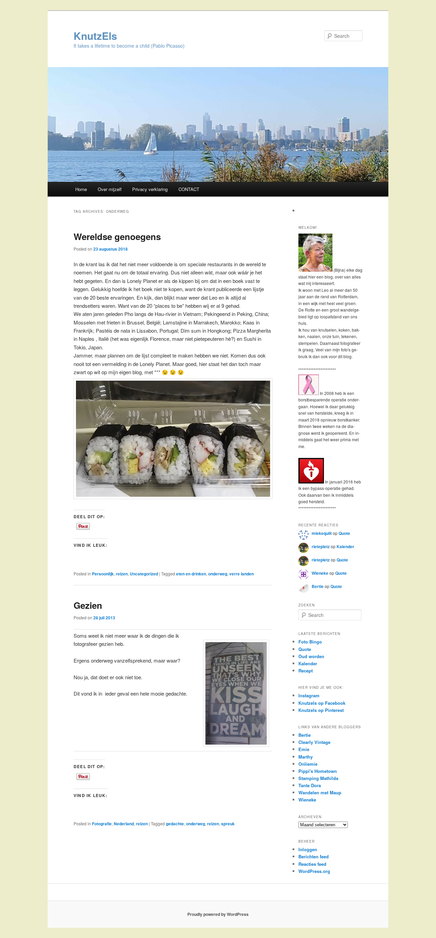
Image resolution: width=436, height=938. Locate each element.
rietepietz (321, 546)
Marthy (305, 756)
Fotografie (102, 824)
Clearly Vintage (314, 742)
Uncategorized (144, 574)
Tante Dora (309, 785)
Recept (305, 670)
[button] (236, 693)
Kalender (345, 546)
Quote (344, 533)
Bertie (318, 586)
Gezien (88, 605)
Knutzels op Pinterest (321, 710)
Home (81, 189)
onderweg (217, 574)
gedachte (175, 824)
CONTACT (188, 189)
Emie (303, 749)
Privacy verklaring (150, 189)
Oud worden (311, 656)
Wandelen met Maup (319, 792)
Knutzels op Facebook (321, 703)
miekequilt (322, 533)
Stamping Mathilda (318, 778)
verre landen (241, 574)
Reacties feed (312, 864)
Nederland (124, 824)
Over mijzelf (110, 189)
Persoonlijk (103, 574)
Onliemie (307, 764)
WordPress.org (314, 871)
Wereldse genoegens (117, 236)
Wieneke (320, 573)
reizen (122, 574)
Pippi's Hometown (317, 771)
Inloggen (307, 849)
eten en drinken (191, 574)
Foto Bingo (310, 641)
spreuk (228, 824)
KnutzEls (95, 35)
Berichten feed (313, 856)
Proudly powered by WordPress (218, 914)
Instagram (309, 695)
